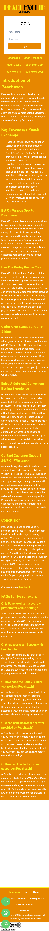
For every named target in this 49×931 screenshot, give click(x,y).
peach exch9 (13, 64)
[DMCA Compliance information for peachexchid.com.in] (24, 925)
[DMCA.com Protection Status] (24, 929)
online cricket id (24, 904)
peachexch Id (13, 71)
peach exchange (33, 58)
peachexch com (33, 64)
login (26, 892)
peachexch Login (34, 71)
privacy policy (37, 898)
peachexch (13, 58)
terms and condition (15, 898)
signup (36, 892)
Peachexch (14, 892)
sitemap (24, 910)
